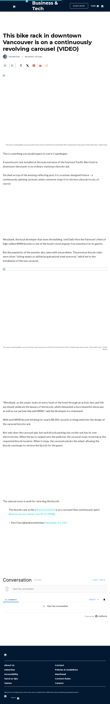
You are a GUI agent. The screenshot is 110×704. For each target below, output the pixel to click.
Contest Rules (63, 679)
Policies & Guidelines (66, 670)
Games (8, 683)
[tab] (11, 599)
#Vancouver (15, 514)
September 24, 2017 (56, 522)
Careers (59, 683)
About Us (9, 665)
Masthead (60, 674)
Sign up (102, 580)
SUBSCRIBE (79, 6)
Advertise (9, 670)
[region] (55, 598)
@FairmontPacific (45, 509)
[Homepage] (10, 654)
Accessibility (11, 674)
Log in (95, 580)
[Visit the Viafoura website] (101, 616)
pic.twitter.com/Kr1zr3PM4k (39, 514)
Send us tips (11, 679)
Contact (59, 665)
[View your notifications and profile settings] (104, 599)
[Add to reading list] (12, 65)
